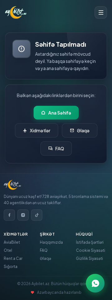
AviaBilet (12, 242)
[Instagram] (23, 215)
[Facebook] (9, 215)
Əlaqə (83, 130)
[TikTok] (36, 215)
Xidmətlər (40, 130)
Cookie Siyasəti (90, 250)
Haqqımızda (51, 242)
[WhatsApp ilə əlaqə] (95, 283)
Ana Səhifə (59, 112)
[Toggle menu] (101, 12)
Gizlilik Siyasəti (89, 258)
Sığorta (10, 266)
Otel (8, 250)
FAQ (59, 148)
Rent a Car (13, 258)
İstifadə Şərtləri (90, 242)
